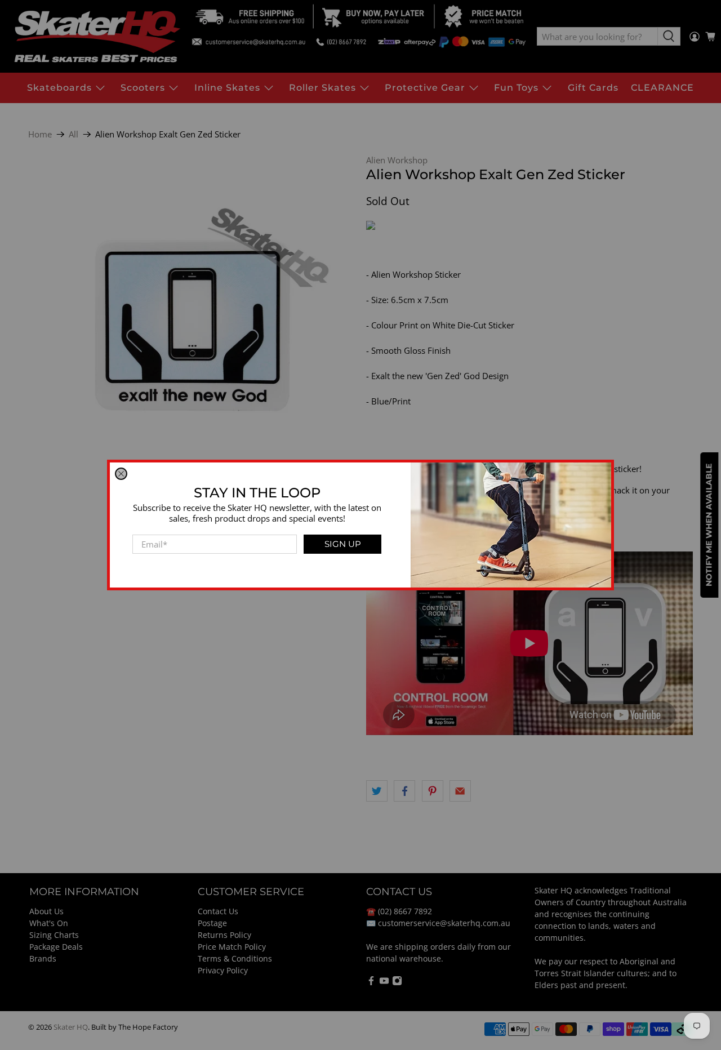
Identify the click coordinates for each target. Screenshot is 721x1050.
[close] (121, 473)
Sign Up (342, 544)
